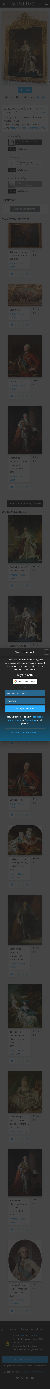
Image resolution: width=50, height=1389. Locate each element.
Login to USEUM (26, 708)
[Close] (46, 652)
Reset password (31, 732)
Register (15, 732)
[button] (25, 681)
